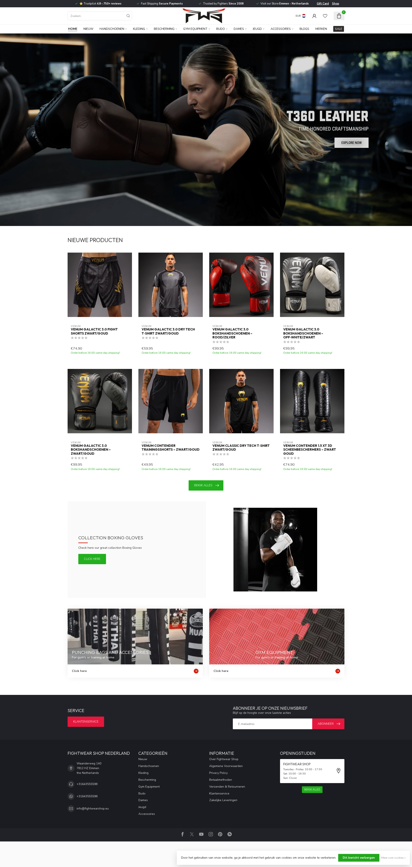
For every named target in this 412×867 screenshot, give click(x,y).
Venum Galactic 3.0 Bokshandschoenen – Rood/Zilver (232, 333)
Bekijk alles (203, 485)
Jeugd (257, 29)
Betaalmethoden (220, 780)
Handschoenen (112, 29)
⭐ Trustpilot (100, 4)
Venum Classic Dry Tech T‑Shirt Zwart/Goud (241, 448)
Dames (239, 29)
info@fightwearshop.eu (93, 808)
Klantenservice (85, 722)
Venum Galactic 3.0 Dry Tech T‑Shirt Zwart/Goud (168, 331)
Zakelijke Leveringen (223, 800)
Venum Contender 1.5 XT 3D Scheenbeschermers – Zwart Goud (309, 450)
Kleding (139, 29)
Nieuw (88, 29)
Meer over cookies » (393, 857)
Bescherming (164, 29)
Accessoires (281, 29)
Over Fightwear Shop (223, 759)
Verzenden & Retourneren (227, 787)
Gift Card (323, 4)
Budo (220, 29)
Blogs (304, 29)
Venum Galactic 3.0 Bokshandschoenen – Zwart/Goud (91, 450)
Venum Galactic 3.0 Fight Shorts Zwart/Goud (94, 331)
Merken (321, 29)
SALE (338, 29)
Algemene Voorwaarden (226, 766)
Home (72, 29)
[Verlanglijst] (325, 16)
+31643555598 (87, 784)
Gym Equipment (195, 29)
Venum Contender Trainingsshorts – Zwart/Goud (171, 448)
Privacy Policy (218, 773)
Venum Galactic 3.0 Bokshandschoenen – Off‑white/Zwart (303, 333)
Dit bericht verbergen (359, 858)
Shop (335, 4)
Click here (92, 559)
